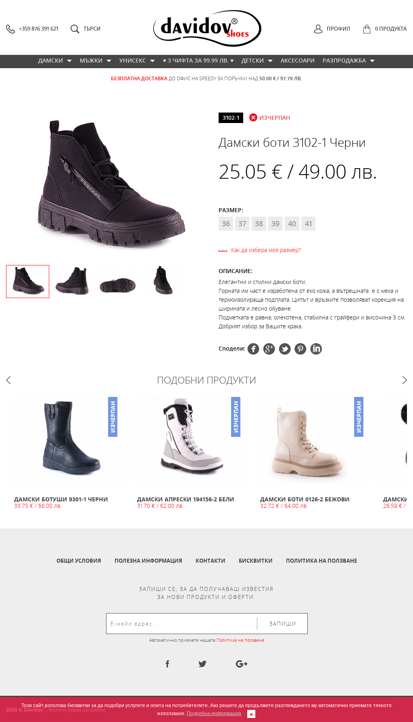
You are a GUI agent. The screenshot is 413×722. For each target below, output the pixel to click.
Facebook (253, 349)
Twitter (269, 349)
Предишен (8, 380)
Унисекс (132, 60)
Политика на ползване (321, 560)
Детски (253, 60)
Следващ (405, 380)
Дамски (50, 60)
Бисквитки (256, 560)
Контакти (210, 560)
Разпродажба (344, 60)
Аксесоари (298, 60)
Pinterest (285, 349)
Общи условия (78, 560)
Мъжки (91, 60)
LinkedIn (316, 349)
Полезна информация (148, 560)
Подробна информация (214, 712)
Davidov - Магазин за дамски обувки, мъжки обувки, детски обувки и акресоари (207, 28)
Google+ (300, 349)
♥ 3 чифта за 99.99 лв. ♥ (198, 60)
